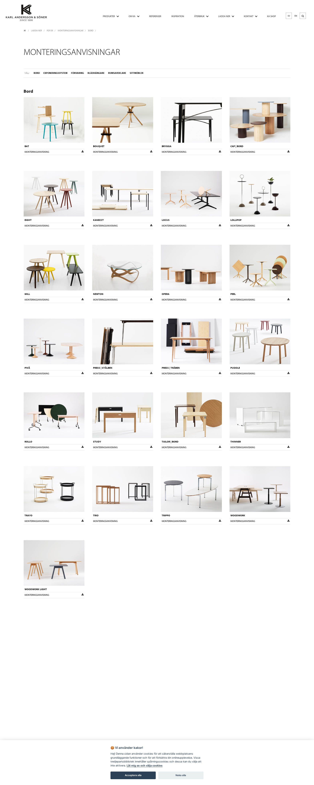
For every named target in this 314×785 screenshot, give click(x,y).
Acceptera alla (133, 775)
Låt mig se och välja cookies (144, 765)
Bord (90, 30)
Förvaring (77, 73)
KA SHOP (271, 16)
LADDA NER (224, 16)
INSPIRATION (177, 16)
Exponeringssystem (55, 73)
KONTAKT (248, 16)
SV (289, 16)
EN (296, 16)
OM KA (132, 16)
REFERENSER (155, 16)
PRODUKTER (109, 16)
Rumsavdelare (117, 73)
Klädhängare (96, 73)
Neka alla (181, 775)
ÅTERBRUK (199, 16)
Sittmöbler (136, 73)
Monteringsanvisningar (70, 30)
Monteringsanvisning (37, 152)
